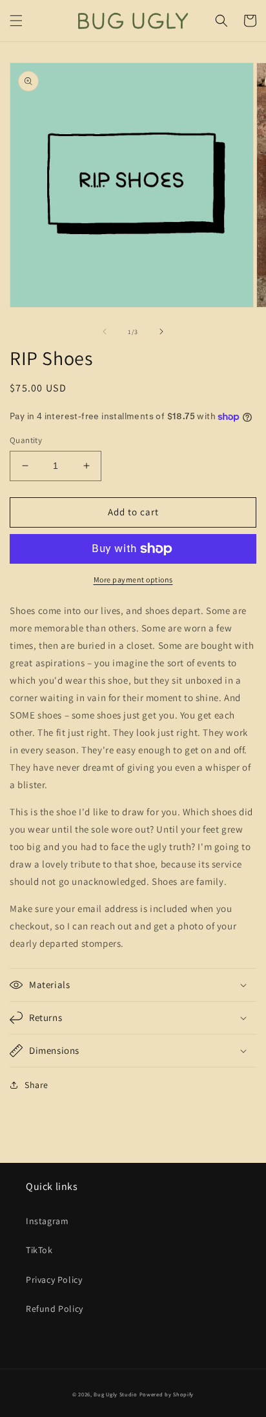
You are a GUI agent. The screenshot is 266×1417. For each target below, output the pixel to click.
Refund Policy (54, 1308)
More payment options (133, 579)
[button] (16, 20)
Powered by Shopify (166, 1394)
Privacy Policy (54, 1279)
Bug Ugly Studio (116, 1394)
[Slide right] (161, 331)
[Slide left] (104, 331)
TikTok (39, 1250)
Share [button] (36, 1085)
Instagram (47, 1221)
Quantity (26, 440)
